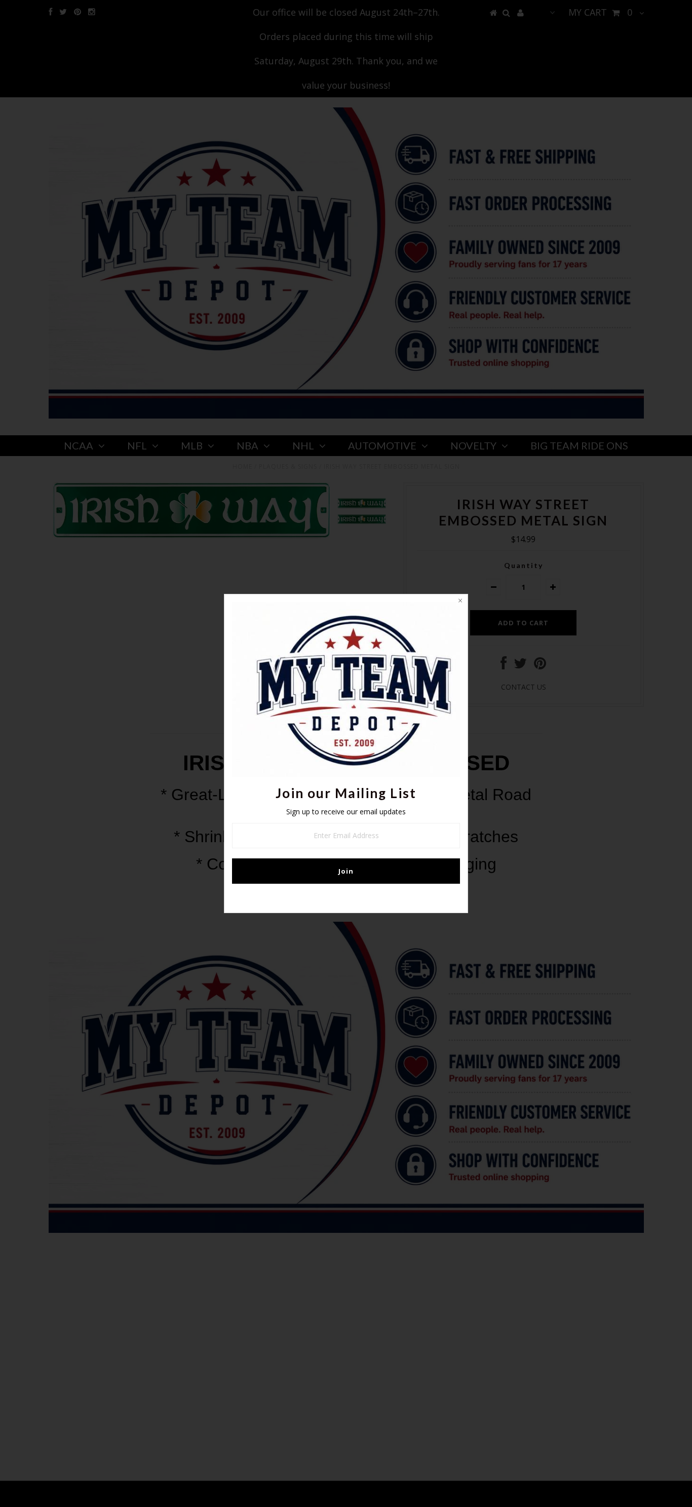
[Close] (460, 602)
